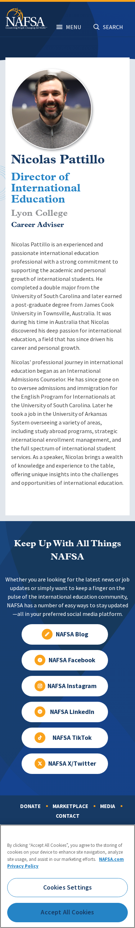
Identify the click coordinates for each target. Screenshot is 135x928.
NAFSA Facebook (72, 660)
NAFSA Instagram (72, 686)
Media (107, 806)
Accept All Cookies (67, 912)
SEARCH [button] (113, 27)
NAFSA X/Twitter (72, 763)
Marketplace (70, 806)
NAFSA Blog (72, 634)
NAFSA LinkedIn (72, 711)
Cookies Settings (67, 887)
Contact (68, 816)
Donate (30, 806)
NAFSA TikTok (72, 737)
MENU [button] (73, 27)
